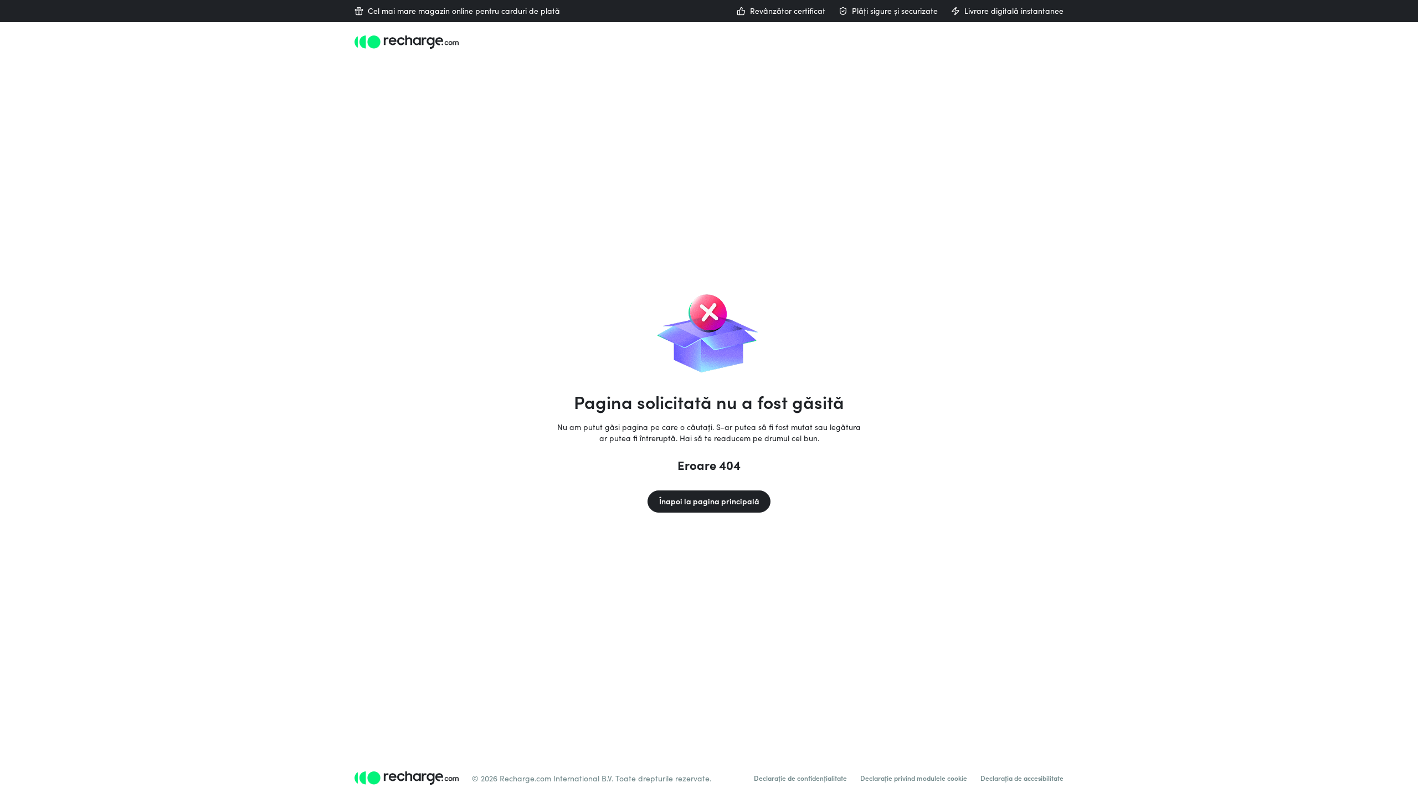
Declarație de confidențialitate (800, 778)
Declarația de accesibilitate (1022, 778)
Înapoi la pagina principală (709, 501)
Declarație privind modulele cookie (913, 778)
